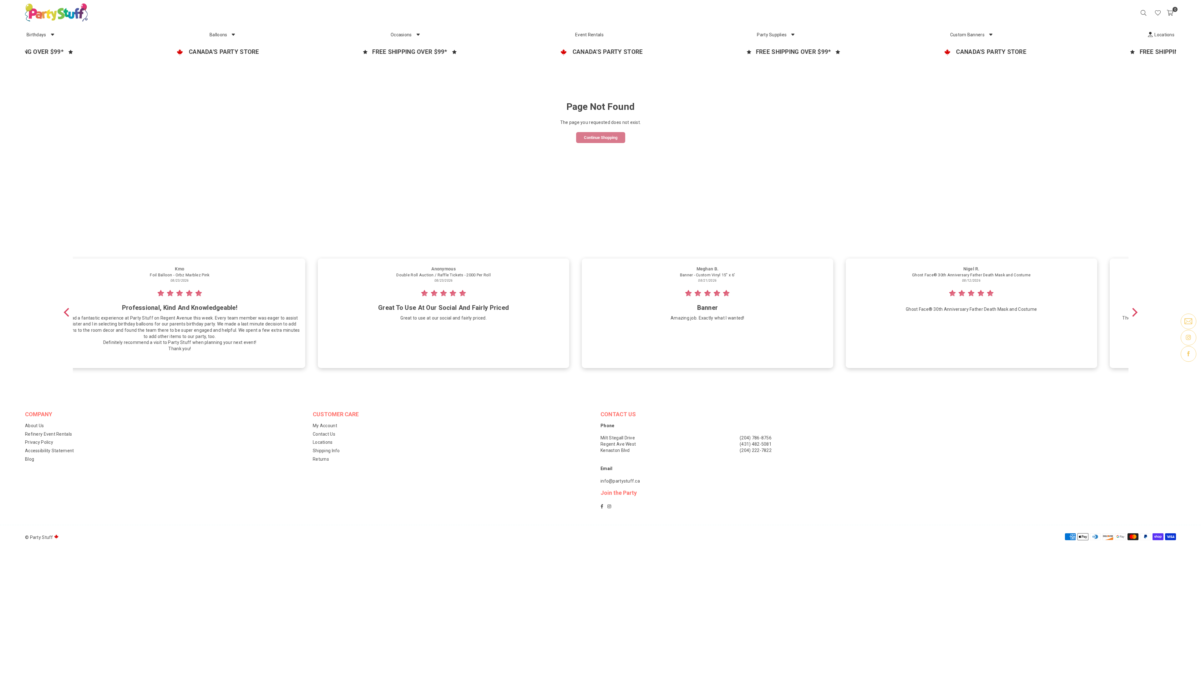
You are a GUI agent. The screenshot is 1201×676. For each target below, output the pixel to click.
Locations (323, 442)
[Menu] (1149, 12)
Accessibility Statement (49, 450)
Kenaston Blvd (615, 450)
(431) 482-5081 (756, 444)
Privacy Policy (39, 442)
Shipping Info (326, 450)
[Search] (1143, 12)
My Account (325, 425)
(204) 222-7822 (756, 450)
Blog (29, 459)
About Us (34, 425)
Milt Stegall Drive (617, 437)
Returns (321, 459)
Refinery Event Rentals (48, 434)
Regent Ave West (618, 444)
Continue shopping (600, 137)
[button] (1170, 12)
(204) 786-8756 (756, 437)
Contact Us (324, 434)
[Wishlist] (1158, 12)
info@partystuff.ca (620, 481)
